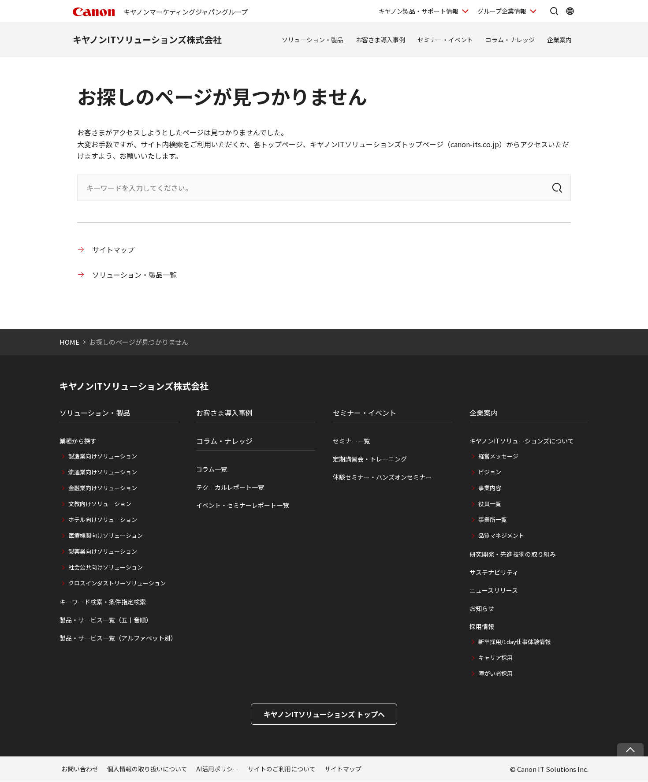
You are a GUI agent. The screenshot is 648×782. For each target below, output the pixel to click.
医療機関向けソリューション (105, 535)
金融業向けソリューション (102, 488)
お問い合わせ (79, 768)
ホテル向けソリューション (102, 519)
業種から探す (78, 440)
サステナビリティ (493, 572)
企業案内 (559, 39)
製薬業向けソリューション (102, 551)
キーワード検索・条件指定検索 (103, 601)
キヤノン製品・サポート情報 (418, 11)
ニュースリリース (493, 590)
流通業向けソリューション (102, 472)
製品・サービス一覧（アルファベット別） (118, 637)
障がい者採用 (495, 673)
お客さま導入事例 (380, 39)
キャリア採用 (495, 657)
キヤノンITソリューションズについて (521, 440)
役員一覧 (489, 503)
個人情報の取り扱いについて (147, 768)
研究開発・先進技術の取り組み (512, 554)
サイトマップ (113, 249)
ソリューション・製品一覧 (134, 274)
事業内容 (489, 488)
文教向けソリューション (99, 503)
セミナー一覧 (351, 440)
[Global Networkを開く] (570, 11)
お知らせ (481, 608)
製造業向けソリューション (102, 456)
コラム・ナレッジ (510, 39)
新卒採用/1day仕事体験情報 (514, 641)
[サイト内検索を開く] (554, 11)
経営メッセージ (498, 456)
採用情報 (481, 626)
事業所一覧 (492, 519)
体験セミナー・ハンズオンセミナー (382, 477)
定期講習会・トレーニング (370, 458)
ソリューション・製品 (312, 39)
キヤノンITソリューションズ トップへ (324, 714)
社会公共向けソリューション (105, 567)
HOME (69, 341)
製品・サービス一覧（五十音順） (106, 619)
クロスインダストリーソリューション (117, 583)
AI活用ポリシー (217, 768)
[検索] (557, 187)
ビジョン (489, 472)
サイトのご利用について (282, 768)
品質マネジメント (501, 535)
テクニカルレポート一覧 (230, 487)
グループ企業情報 (501, 11)
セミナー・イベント (445, 39)
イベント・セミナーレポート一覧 (242, 505)
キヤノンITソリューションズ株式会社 (147, 39)
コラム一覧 (211, 469)
